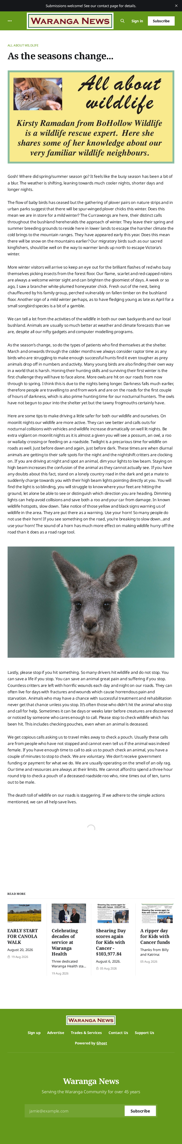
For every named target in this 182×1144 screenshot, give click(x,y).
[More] (10, 21)
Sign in (137, 20)
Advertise (55, 1032)
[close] (176, 5)
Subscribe (161, 20)
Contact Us (118, 1032)
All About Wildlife (23, 45)
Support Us (144, 1032)
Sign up (34, 1032)
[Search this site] (122, 21)
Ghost (101, 1043)
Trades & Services (86, 1032)
